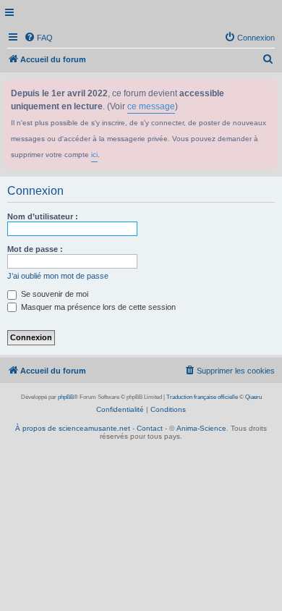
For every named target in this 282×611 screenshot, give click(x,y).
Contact (150, 428)
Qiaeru (253, 397)
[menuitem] (38, 37)
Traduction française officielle (202, 397)
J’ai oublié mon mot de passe (57, 275)
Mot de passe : (35, 249)
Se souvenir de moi (53, 294)
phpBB (66, 397)
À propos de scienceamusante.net (72, 428)
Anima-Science (201, 428)
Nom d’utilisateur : (42, 216)
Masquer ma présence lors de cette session (97, 307)
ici (94, 155)
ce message (151, 106)
